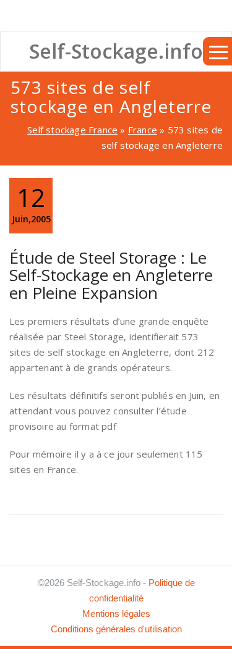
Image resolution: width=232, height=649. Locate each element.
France (142, 130)
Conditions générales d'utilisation (116, 629)
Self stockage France (72, 130)
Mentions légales (116, 613)
